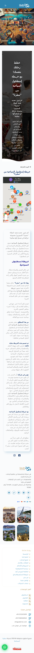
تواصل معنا (24, 580)
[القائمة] (5, 5)
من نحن (25, 578)
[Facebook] (28, 492)
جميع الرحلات (24, 560)
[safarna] (24, 515)
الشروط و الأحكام (22, 566)
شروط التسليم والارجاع (20, 575)
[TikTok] (14, 492)
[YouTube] (9, 492)
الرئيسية (25, 554)
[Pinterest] (28, 497)
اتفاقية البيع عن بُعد (21, 572)
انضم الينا (25, 557)
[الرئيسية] (25, 30)
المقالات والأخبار (23, 563)
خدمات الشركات (23, 583)
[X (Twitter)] (24, 492)
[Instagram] (19, 492)
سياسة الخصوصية (22, 569)
